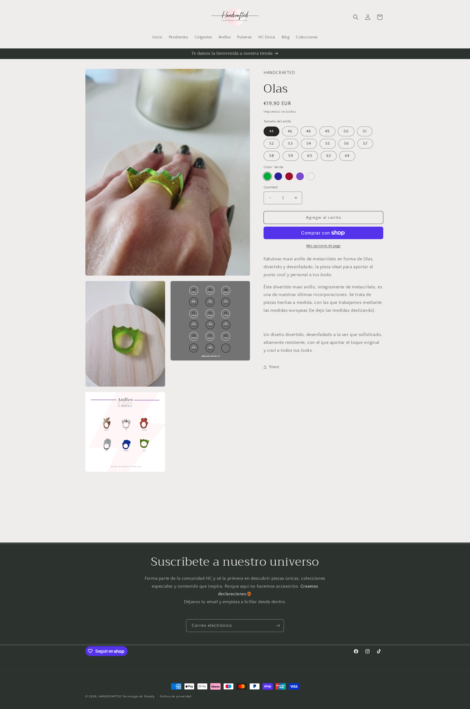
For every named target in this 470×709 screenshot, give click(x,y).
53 (290, 143)
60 (309, 156)
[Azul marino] (278, 176)
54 (309, 143)
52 (271, 143)
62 (328, 156)
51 (365, 131)
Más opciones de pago (323, 246)
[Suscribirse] (278, 625)
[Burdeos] (289, 176)
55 (327, 143)
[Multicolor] (311, 176)
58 (271, 156)
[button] (356, 17)
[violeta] (300, 176)
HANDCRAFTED (110, 696)
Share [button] (274, 367)
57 (365, 143)
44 (271, 131)
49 (327, 131)
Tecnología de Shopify (138, 696)
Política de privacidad (175, 696)
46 (290, 131)
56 (346, 143)
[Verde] (267, 176)
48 (308, 131)
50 (346, 131)
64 (347, 156)
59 (290, 156)
